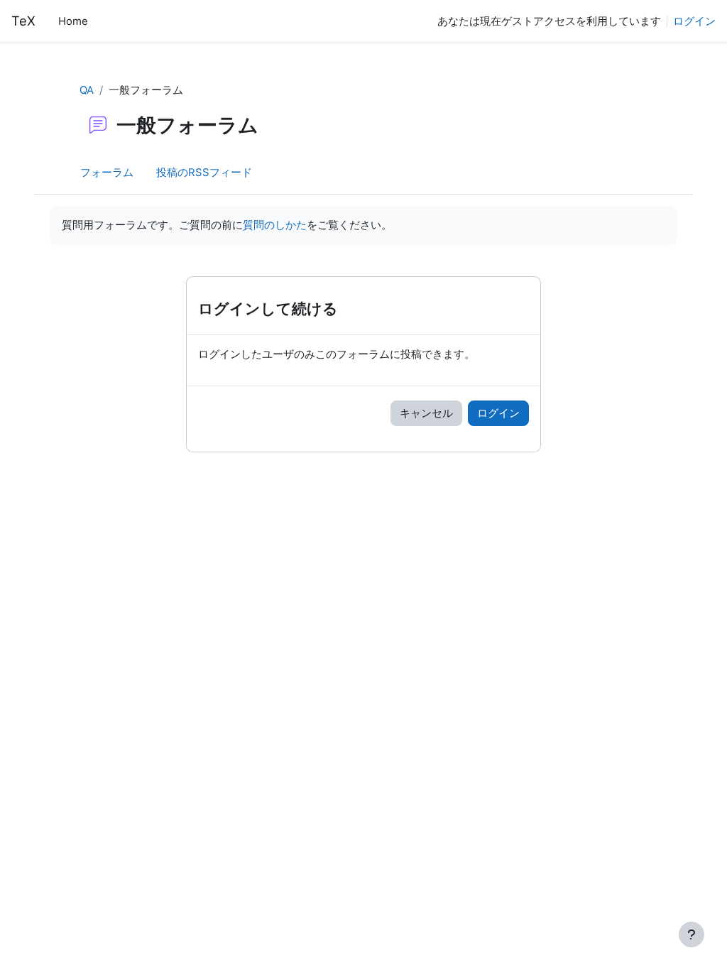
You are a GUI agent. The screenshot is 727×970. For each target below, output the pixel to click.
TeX (23, 20)
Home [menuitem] (73, 21)
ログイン (694, 21)
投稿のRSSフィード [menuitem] (204, 172)
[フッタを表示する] (691, 934)
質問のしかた (275, 225)
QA (87, 90)
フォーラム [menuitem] (106, 172)
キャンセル (426, 413)
